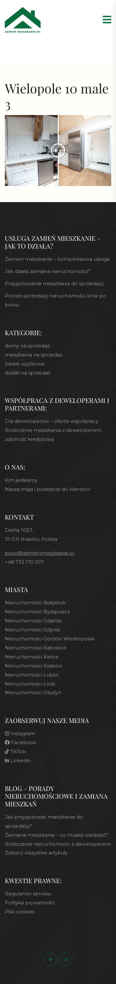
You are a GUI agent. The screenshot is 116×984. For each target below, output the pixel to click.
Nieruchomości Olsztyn (33, 692)
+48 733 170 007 (24, 562)
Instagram (22, 733)
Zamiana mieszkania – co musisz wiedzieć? (56, 835)
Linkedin (20, 760)
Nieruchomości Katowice (35, 648)
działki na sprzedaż (28, 373)
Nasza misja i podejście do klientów (47, 489)
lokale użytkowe (25, 364)
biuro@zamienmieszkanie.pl (39, 553)
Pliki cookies (19, 912)
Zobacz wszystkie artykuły (36, 853)
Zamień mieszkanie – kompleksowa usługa (57, 259)
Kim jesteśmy (21, 480)
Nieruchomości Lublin (32, 675)
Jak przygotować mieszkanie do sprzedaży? (44, 821)
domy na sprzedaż (27, 346)
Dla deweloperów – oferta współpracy (51, 421)
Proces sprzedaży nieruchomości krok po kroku (55, 300)
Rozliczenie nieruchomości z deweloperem (58, 844)
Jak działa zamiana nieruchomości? (48, 271)
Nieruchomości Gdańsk (33, 621)
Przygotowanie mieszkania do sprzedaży (54, 283)
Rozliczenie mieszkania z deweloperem (53, 430)
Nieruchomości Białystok (35, 602)
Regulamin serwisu (28, 894)
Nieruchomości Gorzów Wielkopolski (50, 639)
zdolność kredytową (29, 439)
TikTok (17, 751)
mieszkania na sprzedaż (34, 355)
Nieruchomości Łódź (30, 684)
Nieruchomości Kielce (32, 657)
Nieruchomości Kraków (33, 666)
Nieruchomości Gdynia (32, 630)
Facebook (23, 742)
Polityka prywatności (30, 903)
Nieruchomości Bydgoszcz (37, 612)
